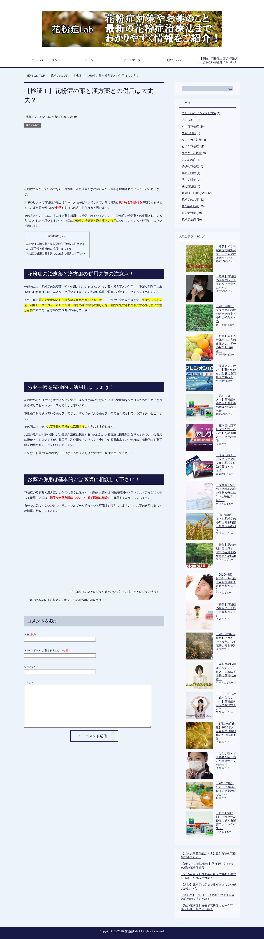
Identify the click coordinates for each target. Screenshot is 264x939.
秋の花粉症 (189, 186)
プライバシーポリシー (45, 60)
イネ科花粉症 (190, 126)
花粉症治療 (189, 219)
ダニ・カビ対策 (192, 139)
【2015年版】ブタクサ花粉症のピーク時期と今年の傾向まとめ (226, 314)
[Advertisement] (94, 153)
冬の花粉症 (189, 159)
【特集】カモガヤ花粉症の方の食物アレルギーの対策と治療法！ (226, 343)
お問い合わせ (175, 60)
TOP (37, 75)
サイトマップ (132, 60)
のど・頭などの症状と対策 (199, 113)
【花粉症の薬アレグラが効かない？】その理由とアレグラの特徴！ (116, 591)
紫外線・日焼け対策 (194, 193)
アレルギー (189, 119)
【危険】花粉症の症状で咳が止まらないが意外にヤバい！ (218, 60)
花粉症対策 (189, 212)
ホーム (89, 60)
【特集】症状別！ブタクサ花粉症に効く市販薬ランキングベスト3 (226, 821)
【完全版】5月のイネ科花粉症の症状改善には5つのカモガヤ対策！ (226, 493)
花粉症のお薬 (32, 125)
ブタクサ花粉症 (192, 153)
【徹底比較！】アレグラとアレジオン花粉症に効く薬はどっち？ (226, 463)
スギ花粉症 (189, 133)
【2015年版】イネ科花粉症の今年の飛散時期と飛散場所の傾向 (226, 522)
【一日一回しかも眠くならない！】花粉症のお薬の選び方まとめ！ (226, 701)
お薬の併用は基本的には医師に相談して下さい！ (57, 253)
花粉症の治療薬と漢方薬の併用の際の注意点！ (55, 243)
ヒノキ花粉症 (190, 146)
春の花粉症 (189, 173)
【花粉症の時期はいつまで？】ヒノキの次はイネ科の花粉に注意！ (226, 672)
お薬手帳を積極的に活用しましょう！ (50, 248)
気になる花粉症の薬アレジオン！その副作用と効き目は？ (66, 599)
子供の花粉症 (190, 166)
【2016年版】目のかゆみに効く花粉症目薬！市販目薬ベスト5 (226, 582)
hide (63, 236)
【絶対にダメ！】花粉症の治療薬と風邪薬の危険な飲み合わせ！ (226, 403)
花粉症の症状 (190, 206)
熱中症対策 (189, 179)
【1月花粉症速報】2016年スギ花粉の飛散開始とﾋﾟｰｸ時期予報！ (226, 731)
